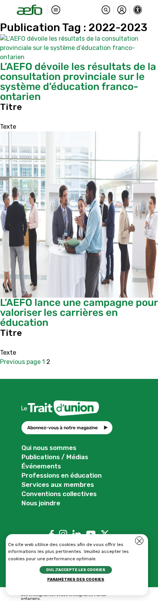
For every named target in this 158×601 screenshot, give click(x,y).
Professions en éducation (61, 475)
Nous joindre (40, 503)
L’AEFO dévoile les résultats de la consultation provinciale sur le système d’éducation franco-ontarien (78, 82)
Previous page (20, 361)
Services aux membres (57, 484)
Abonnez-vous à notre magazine (62, 427)
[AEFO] (29, 10)
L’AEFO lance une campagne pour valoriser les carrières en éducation (79, 313)
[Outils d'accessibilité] (137, 9)
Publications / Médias (54, 457)
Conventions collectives (59, 494)
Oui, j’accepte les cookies (75, 570)
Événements (41, 466)
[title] (106, 9)
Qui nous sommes (48, 448)
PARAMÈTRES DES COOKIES (75, 579)
